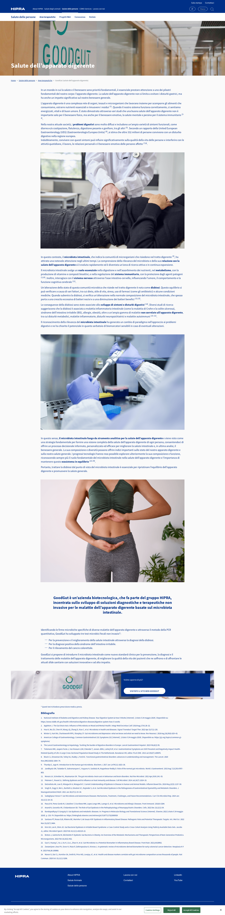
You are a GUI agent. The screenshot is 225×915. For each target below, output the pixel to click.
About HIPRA (38, 9)
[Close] (221, 910)
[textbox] (203, 9)
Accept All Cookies (191, 910)
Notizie (92, 17)
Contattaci (209, 2)
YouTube (178, 880)
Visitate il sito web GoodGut (144, 691)
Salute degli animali (52, 9)
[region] (112, 910)
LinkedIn (178, 874)
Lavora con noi (99, 9)
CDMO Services (85, 9)
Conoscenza (80, 17)
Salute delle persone (70, 9)
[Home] (21, 9)
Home (13, 80)
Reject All (172, 910)
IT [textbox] (192, 9)
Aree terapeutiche (47, 17)
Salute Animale (75, 880)
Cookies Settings (153, 910)
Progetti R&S (65, 17)
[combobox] (192, 9)
